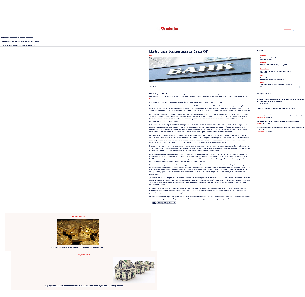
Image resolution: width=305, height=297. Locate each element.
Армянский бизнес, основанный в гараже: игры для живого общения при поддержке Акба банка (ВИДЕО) (276, 78)
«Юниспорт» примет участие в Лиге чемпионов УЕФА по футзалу (276, 108)
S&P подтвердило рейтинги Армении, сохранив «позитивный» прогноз (278, 121)
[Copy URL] (242, 86)
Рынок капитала (260, 131)
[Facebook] (298, 28)
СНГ (175, 202)
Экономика (263, 55)
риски (170, 202)
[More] (248, 86)
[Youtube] (302, 28)
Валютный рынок (264, 69)
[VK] (236, 86)
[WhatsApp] (225, 86)
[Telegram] (300, 28)
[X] (219, 86)
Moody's (160, 202)
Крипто (262, 82)
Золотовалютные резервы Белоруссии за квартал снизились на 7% (78, 247)
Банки (151, 55)
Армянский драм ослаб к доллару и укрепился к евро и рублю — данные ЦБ (279, 115)
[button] (292, 28)
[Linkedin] (304, 28)
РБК (150, 98)
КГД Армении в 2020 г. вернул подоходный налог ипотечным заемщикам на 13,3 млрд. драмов (84, 286)
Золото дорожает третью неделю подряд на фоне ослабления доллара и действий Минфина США (273, 65)
